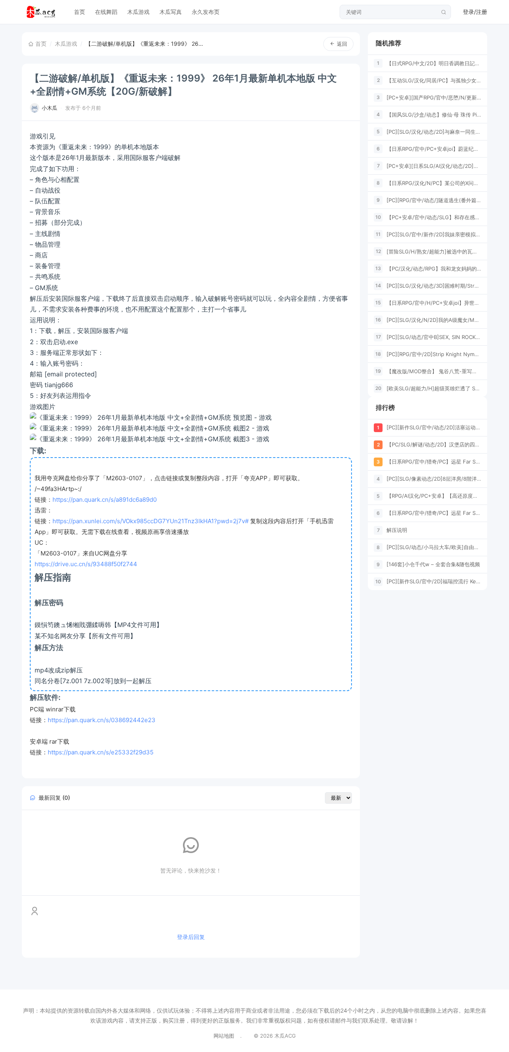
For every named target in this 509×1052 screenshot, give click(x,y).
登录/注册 (475, 11)
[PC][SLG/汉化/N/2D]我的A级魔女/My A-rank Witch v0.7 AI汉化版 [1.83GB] (434, 319)
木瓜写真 (170, 11)
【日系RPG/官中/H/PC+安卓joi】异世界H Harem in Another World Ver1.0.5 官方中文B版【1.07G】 (434, 302)
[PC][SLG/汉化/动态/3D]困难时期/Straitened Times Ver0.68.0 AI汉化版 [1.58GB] (434, 285)
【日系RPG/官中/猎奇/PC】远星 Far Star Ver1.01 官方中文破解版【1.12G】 (434, 461)
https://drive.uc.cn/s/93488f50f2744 (86, 564)
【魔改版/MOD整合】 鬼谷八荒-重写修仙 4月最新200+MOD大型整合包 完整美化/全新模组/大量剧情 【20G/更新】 (434, 371)
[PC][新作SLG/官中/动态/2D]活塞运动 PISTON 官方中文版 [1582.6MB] (434, 427)
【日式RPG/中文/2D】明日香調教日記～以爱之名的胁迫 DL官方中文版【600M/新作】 (434, 63)
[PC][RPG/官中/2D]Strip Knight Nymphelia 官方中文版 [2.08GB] (434, 354)
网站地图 (224, 1036)
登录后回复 (191, 936)
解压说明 (397, 530)
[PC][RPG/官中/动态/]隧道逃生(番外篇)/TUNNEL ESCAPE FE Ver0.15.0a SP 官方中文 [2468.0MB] (434, 200)
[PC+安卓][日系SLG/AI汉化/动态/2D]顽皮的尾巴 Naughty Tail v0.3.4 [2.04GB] (434, 165)
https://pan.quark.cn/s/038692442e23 (101, 720)
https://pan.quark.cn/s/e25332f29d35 (100, 752)
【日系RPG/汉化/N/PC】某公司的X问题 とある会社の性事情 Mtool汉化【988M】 (434, 182)
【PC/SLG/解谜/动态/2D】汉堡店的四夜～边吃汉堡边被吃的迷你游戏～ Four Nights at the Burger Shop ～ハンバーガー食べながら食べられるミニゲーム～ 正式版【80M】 (434, 444)
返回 (342, 44)
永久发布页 (206, 11)
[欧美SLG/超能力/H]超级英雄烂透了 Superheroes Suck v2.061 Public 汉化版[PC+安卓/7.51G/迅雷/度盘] (434, 388)
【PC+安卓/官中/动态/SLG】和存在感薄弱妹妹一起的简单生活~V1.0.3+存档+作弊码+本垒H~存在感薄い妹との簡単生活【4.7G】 (434, 217)
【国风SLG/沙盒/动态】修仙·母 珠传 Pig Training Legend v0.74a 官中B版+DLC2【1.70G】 (434, 114)
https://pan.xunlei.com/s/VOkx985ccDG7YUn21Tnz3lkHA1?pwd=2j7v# (150, 521)
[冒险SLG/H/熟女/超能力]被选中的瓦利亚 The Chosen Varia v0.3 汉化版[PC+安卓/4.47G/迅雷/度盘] (434, 251)
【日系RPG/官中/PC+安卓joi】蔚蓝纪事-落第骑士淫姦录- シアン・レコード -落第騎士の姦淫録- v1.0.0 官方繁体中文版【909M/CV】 (434, 148)
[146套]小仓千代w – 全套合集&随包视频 (433, 564)
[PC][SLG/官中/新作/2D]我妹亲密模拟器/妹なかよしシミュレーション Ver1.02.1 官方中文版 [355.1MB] (434, 234)
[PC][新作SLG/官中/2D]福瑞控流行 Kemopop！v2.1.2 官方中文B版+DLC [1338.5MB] (434, 581)
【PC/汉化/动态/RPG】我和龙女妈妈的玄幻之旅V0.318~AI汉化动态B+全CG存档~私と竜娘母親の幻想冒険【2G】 (434, 268)
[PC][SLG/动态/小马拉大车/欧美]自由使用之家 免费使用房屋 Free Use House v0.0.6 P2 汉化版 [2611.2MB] (434, 547)
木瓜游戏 (138, 11)
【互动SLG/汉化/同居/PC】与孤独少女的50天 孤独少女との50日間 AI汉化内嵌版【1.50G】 (434, 80)
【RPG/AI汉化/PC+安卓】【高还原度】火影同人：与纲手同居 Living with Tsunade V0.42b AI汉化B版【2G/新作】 (434, 496)
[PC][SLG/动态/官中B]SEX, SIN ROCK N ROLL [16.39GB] (434, 336)
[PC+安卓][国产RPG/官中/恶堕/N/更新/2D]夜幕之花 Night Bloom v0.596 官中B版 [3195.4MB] (434, 97)
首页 (79, 11)
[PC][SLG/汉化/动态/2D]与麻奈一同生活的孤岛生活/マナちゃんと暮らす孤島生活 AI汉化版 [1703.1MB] (434, 131)
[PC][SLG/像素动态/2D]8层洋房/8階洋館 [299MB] (434, 478)
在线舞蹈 (106, 11)
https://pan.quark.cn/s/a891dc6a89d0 (104, 499)
